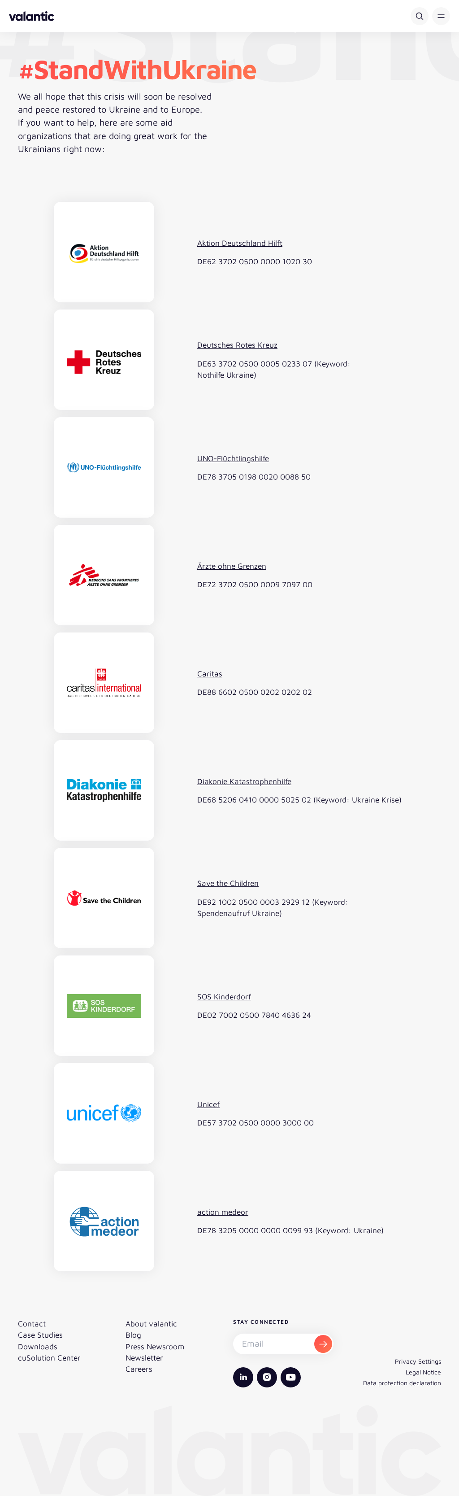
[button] (441, 16)
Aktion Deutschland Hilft (239, 243)
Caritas (209, 673)
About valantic (151, 1323)
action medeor (222, 1212)
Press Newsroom (155, 1346)
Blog (133, 1334)
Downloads (37, 1346)
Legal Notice (423, 1372)
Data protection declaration (402, 1383)
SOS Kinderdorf (224, 996)
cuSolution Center (49, 1357)
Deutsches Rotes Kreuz (237, 344)
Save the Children (228, 883)
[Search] (420, 16)
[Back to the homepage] (31, 16)
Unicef (208, 1104)
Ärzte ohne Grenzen (231, 566)
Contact (32, 1323)
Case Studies (40, 1334)
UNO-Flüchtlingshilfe (233, 458)
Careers (139, 1369)
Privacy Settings (418, 1361)
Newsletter (144, 1357)
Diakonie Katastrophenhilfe (244, 781)
